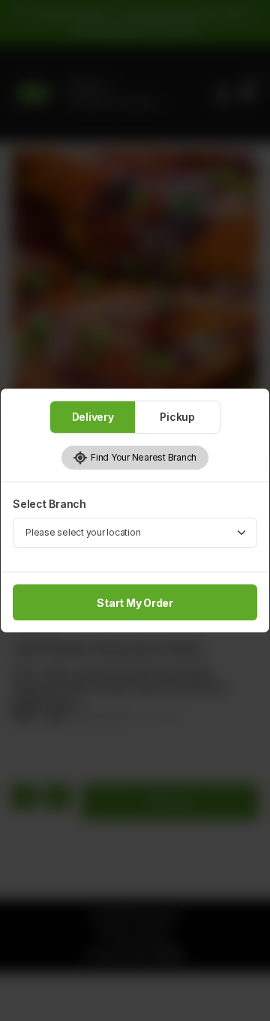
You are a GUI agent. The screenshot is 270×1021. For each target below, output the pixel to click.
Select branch (49, 503)
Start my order (135, 602)
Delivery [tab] (93, 416)
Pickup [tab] (177, 416)
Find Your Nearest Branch (142, 457)
